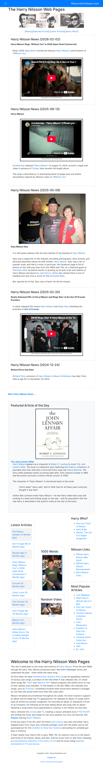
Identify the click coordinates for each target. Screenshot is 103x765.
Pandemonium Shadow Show (47, 676)
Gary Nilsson (79, 253)
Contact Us (51, 757)
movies (33, 712)
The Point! (83, 712)
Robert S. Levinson (60, 464)
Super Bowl (30, 50)
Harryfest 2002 (20, 270)
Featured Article (40, 31)
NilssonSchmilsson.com (85, 3)
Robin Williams (34, 718)
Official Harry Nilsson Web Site (82, 557)
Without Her (43, 682)
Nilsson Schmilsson (62, 376)
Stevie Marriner (74, 470)
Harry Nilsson (41, 165)
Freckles (30, 688)
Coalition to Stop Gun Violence (81, 631)
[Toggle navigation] (5, 3)
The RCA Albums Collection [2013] (84, 616)
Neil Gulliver (70, 467)
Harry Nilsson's (63, 50)
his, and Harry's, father (47, 273)
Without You (19, 53)
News (28, 31)
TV (43, 712)
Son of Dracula (31, 309)
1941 (78, 646)
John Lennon (57, 722)
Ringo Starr (63, 306)
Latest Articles (57, 31)
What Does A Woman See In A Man (84, 601)
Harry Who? (72, 31)
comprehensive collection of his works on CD (34, 741)
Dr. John (80, 649)
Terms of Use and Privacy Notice (51, 762)
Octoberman (18, 165)
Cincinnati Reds (57, 276)
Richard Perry (19, 376)
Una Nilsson (81, 643)
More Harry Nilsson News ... (22, 394)
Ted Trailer (52, 616)
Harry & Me (81, 529)
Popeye (14, 718)
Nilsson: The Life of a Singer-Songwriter (84, 535)
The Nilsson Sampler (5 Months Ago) (21, 534)
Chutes (35, 168)
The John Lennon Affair (22, 461)
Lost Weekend (83, 595)
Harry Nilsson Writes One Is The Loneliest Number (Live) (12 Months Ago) (20, 635)
